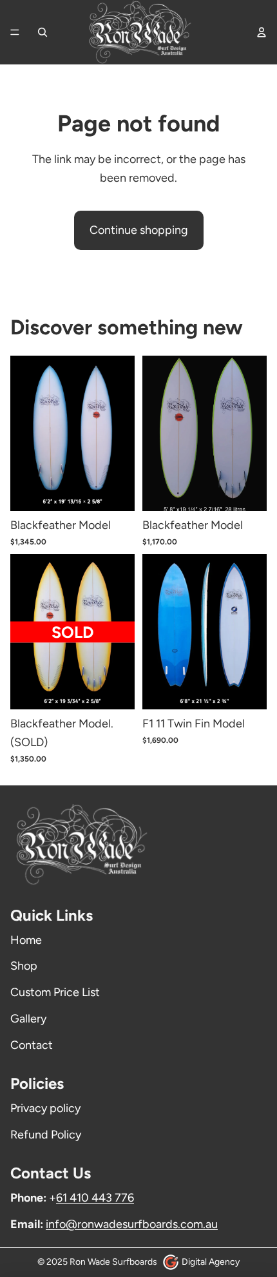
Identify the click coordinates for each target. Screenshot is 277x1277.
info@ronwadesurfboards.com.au (132, 1224)
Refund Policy (45, 1135)
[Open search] (42, 32)
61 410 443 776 (95, 1198)
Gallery (28, 1019)
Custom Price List (55, 992)
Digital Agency (211, 1261)
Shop (23, 966)
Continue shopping (139, 230)
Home (26, 940)
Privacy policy (45, 1108)
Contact (31, 1045)
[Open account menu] (261, 32)
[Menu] (15, 32)
